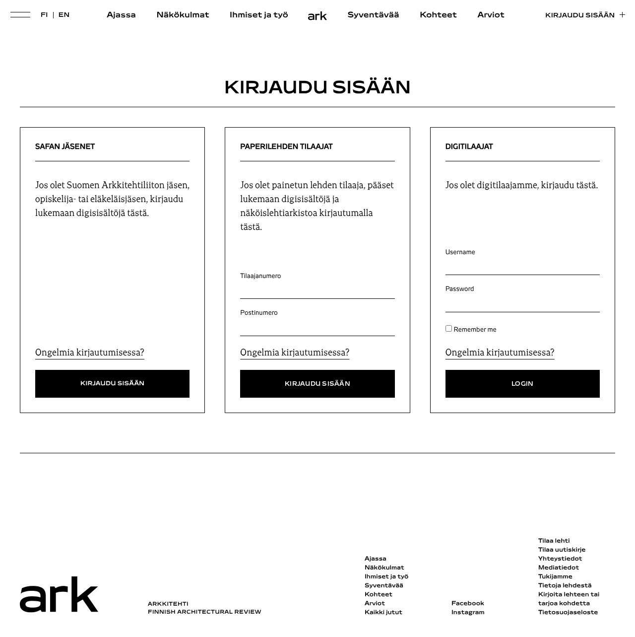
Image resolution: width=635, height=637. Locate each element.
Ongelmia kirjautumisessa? (89, 352)
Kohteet (438, 15)
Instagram (468, 613)
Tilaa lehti (554, 541)
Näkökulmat (182, 15)
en (64, 15)
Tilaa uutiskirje (562, 550)
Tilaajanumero (260, 276)
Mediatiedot (558, 568)
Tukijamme (555, 577)
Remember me (475, 329)
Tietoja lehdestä (565, 586)
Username (460, 252)
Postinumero (258, 312)
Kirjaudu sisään (580, 15)
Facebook (467, 604)
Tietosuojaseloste (568, 613)
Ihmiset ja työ (259, 15)
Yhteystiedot (560, 559)
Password (459, 288)
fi (44, 15)
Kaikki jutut (383, 613)
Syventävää (373, 15)
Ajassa (121, 15)
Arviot (491, 15)
